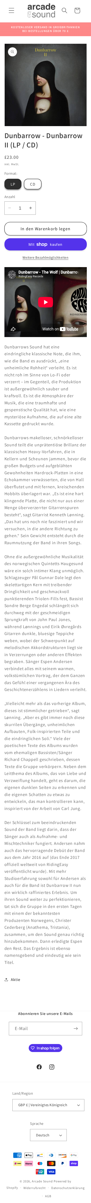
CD (32, 184)
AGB (48, 1196)
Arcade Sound (42, 1181)
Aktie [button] (15, 979)
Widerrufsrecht (34, 1188)
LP (13, 184)
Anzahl (9, 196)
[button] (11, 10)
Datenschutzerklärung (68, 1188)
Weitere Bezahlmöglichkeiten (45, 257)
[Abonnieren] (75, 1028)
